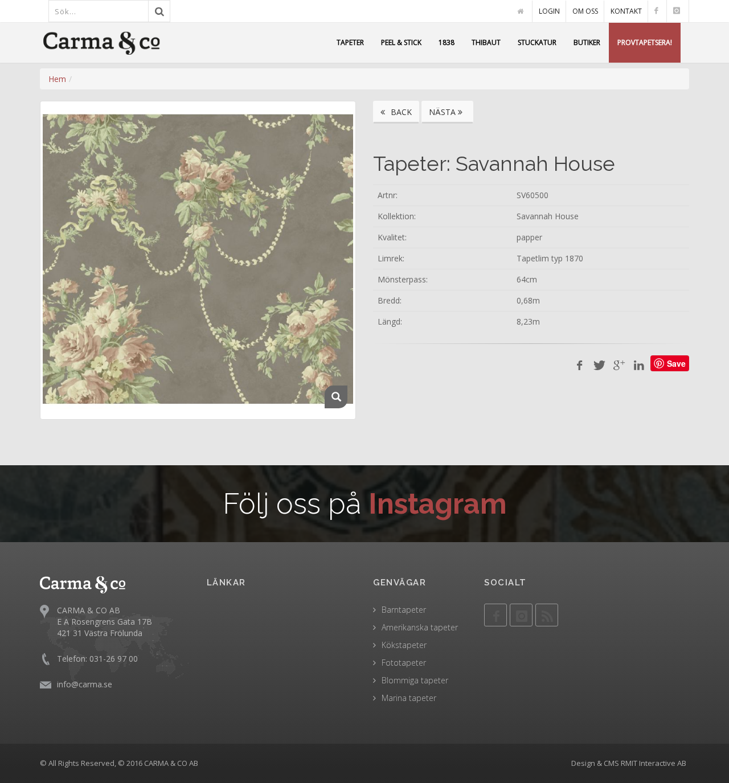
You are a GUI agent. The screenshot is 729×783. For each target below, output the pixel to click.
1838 (446, 42)
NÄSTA (443, 111)
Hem (57, 78)
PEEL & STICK (401, 42)
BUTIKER (587, 42)
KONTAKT (626, 11)
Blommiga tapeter (415, 680)
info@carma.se (84, 684)
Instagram (437, 503)
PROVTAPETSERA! (644, 42)
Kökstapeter (404, 644)
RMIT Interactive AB (653, 763)
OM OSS (585, 11)
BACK (400, 111)
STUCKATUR (537, 42)
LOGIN (549, 11)
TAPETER (350, 42)
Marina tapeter (409, 697)
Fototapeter (404, 662)
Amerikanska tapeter (420, 627)
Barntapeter (404, 609)
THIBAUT (486, 42)
